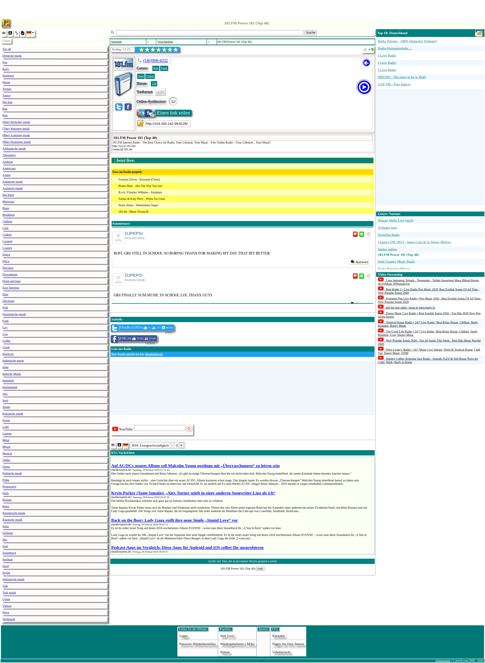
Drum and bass (11, 281)
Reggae (7, 499)
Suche (310, 32)
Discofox (7, 267)
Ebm (5, 294)
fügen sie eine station (288, 644)
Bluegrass (8, 201)
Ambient (7, 161)
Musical (7, 453)
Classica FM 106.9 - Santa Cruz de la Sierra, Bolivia (414, 242)
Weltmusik (8, 619)
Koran (6, 420)
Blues (5, 208)
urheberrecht (281, 652)
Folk (5, 307)
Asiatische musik (12, 181)
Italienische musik (13, 360)
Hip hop (7, 102)
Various (7, 606)
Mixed (6, 446)
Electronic (8, 301)
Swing (6, 572)
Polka (5, 480)
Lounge (7, 433)
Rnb (5, 115)
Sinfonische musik (13, 579)
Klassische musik (12, 413)
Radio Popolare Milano (394, 269)
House (6, 82)
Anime (6, 175)
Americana (9, 168)
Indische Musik (11, 374)
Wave (5, 612)
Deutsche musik (12, 55)
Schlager (7, 533)
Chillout (7, 221)
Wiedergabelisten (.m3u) (237, 644)
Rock (5, 69)
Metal (5, 440)
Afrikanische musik (14, 148)
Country (7, 248)
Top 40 (6, 49)
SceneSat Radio (389, 235)
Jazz (5, 393)
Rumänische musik (13, 513)
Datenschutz (443, 660)
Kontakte (278, 636)
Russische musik (12, 519)
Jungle (6, 407)
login (183, 636)
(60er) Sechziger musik (16, 122)
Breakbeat (8, 214)
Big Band (8, 195)
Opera (6, 466)
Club (5, 228)
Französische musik (14, 314)
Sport (5, 566)
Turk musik (9, 592)
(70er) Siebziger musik (16, 128)
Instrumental (9, 387)
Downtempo (9, 274)
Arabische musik (12, 188)
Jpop (5, 400)
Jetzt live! (227, 636)
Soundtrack (9, 552)
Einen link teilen (173, 113)
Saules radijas (387, 249)
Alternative (9, 155)
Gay (5, 327)
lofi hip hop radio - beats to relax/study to (410, 307)
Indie (5, 367)
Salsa (5, 526)
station (225, 652)
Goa (5, 334)
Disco (5, 261)
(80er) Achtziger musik (16, 135)
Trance (6, 95)
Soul (5, 546)
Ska (4, 539)
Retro (5, 506)
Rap (4, 108)
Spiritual (7, 559)
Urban (6, 599)
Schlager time (387, 228)
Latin (5, 427)
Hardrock (8, 75)
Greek (6, 347)
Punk (5, 493)
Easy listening (10, 287)
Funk (5, 321)
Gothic (6, 340)
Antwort (361, 262)
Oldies (6, 460)
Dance (6, 254)
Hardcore (8, 354)
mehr (260, 568)
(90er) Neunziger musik (16, 142)
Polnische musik (12, 473)
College (7, 234)
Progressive (9, 486)
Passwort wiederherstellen (197, 644)
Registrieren (154, 354)
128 (154, 83)
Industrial (8, 380)
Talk (5, 586)
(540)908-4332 (155, 60)
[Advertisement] (242, 8)
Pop (4, 62)
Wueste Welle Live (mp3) (395, 220)
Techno (6, 89)
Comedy (7, 241)
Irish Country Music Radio (396, 261)
